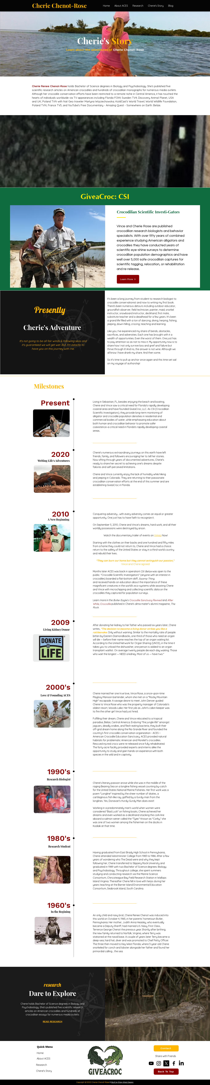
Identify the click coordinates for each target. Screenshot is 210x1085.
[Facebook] (174, 1063)
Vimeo (157, 535)
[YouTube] (151, 1063)
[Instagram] (159, 1063)
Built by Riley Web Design (122, 1082)
